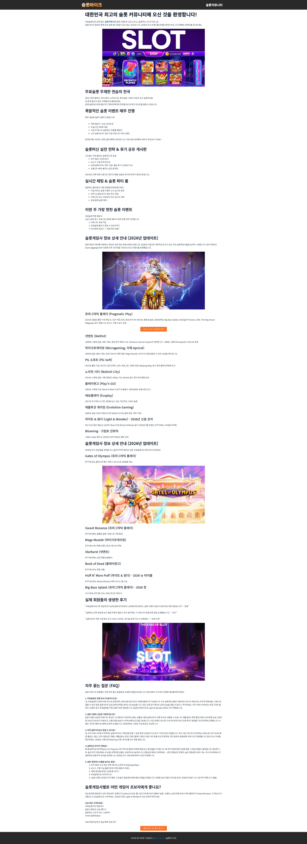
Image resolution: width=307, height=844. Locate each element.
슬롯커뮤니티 (214, 5)
